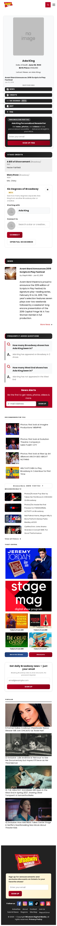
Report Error (44, 912)
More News (45, 324)
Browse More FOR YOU (26, 486)
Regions (24, 912)
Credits (13, 95)
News (12, 89)
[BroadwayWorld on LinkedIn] (30, 903)
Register (34, 5)
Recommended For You (15, 417)
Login (41, 5)
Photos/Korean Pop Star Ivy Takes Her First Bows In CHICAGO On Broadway (38, 497)
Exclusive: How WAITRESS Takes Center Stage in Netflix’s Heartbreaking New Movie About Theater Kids (28, 825)
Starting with (13, 205)
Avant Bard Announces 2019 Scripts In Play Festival (25, 78)
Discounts (41, 654)
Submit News (13, 912)
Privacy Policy (35, 919)
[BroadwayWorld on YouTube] (48, 903)
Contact (33, 909)
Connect (15, 234)
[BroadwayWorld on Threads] (42, 903)
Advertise (16, 909)
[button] (48, 4)
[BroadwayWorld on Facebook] (19, 903)
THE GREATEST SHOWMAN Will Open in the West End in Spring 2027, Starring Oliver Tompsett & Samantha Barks (26, 793)
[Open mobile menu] (53, 4)
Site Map (33, 912)
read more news (28, 85)
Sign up (28, 686)
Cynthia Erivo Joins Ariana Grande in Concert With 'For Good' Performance (36, 529)
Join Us (42, 909)
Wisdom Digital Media (35, 917)
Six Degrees (18, 101)
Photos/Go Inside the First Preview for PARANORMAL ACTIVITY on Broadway (35, 507)
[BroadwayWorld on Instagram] (25, 903)
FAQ (11, 112)
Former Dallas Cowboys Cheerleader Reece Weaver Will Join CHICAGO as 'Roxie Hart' (27, 729)
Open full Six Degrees (21, 242)
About (25, 909)
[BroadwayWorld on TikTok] (36, 903)
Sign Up (42, 403)
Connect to (12, 219)
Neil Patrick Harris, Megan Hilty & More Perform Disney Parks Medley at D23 (38, 518)
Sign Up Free (29, 143)
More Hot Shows (16, 654)
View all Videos (12, 539)
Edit (12, 106)
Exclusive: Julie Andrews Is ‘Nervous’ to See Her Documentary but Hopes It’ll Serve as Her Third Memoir (26, 760)
